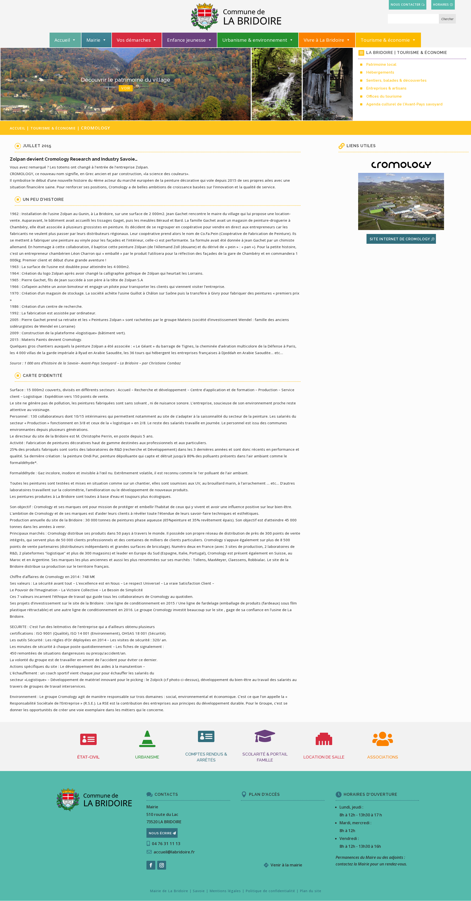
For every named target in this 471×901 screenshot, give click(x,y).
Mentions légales (225, 890)
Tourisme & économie (385, 40)
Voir (125, 88)
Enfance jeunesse (186, 40)
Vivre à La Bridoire (324, 40)
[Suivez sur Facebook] (150, 865)
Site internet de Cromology (400, 239)
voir (276, 91)
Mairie (93, 40)
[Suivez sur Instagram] (161, 865)
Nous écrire (160, 833)
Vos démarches (134, 40)
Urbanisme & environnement (254, 40)
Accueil (62, 40)
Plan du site (310, 890)
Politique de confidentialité (270, 890)
